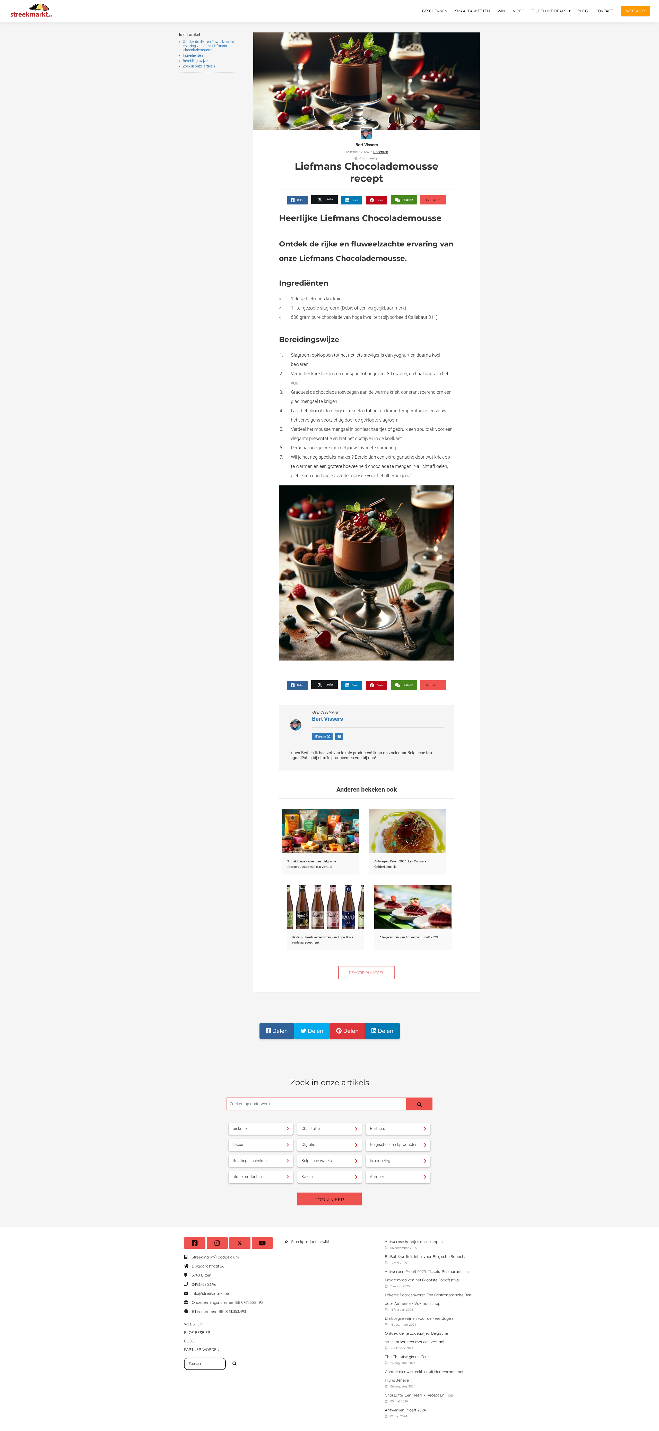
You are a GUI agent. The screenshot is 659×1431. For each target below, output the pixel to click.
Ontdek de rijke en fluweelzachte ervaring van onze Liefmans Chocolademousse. (208, 46)
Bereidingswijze (195, 61)
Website (320, 736)
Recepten (380, 152)
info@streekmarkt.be (210, 1293)
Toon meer (329, 1200)
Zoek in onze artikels (199, 66)
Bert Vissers (366, 144)
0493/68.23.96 (204, 1284)
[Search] (419, 1104)
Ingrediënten (193, 55)
